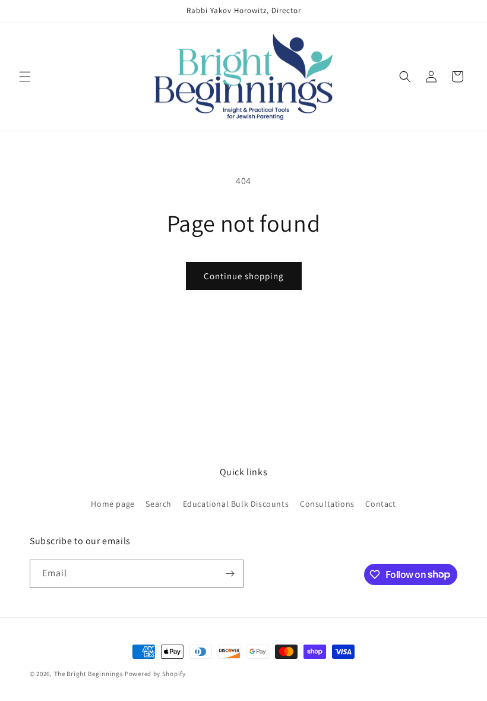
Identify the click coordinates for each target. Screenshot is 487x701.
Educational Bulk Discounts (236, 503)
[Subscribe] (230, 574)
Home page (112, 503)
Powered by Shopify (155, 674)
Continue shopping (244, 276)
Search (159, 503)
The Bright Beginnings (89, 674)
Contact (380, 503)
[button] (25, 77)
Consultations (327, 503)
